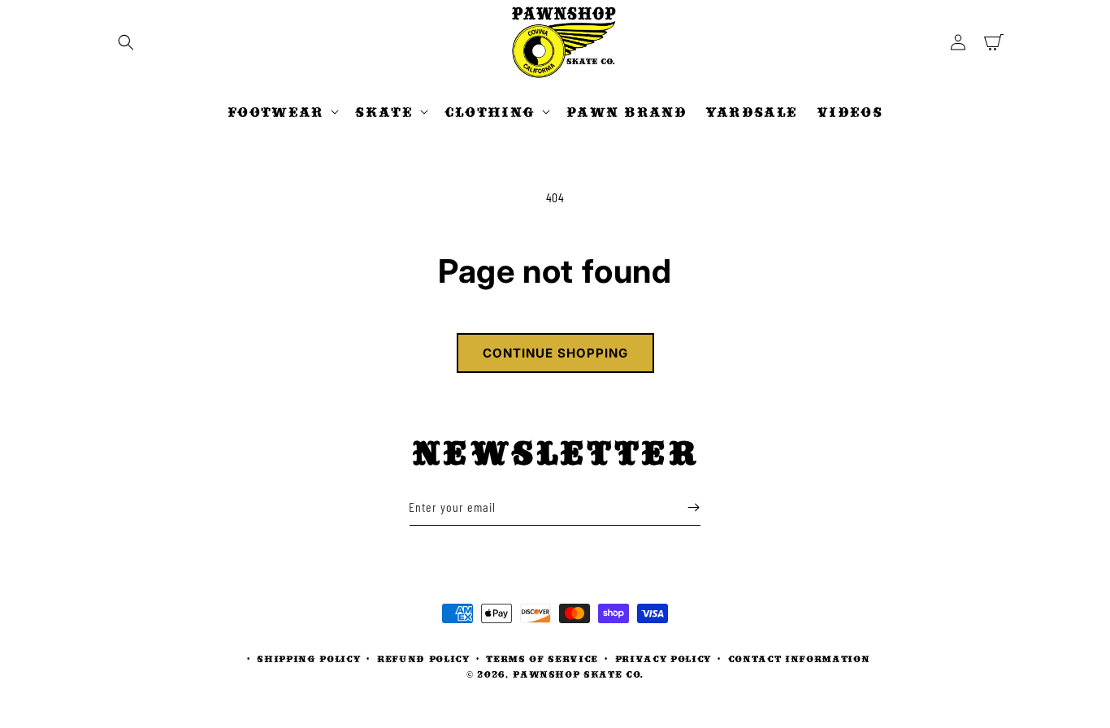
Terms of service (542, 658)
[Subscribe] (693, 507)
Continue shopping (555, 353)
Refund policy (423, 658)
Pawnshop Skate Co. (578, 674)
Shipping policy (308, 658)
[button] (126, 42)
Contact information (799, 658)
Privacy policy (663, 658)
